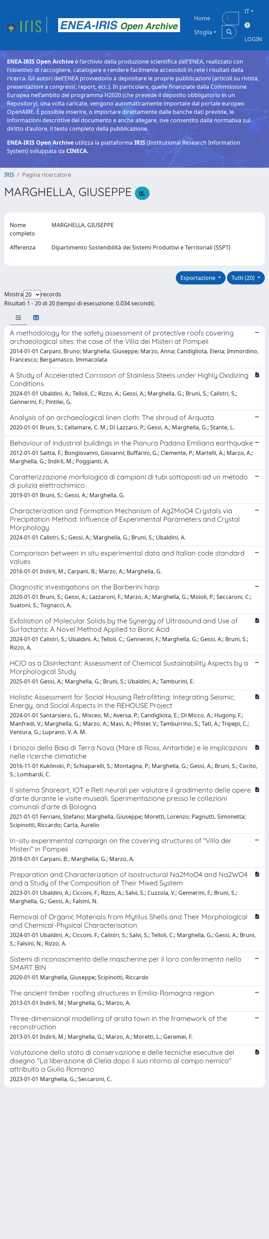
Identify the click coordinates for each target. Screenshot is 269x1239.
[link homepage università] (119, 25)
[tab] (18, 317)
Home (202, 18)
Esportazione (198, 278)
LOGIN (253, 39)
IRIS (9, 175)
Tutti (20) (244, 278)
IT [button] (246, 11)
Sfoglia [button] (203, 32)
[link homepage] (25, 25)
